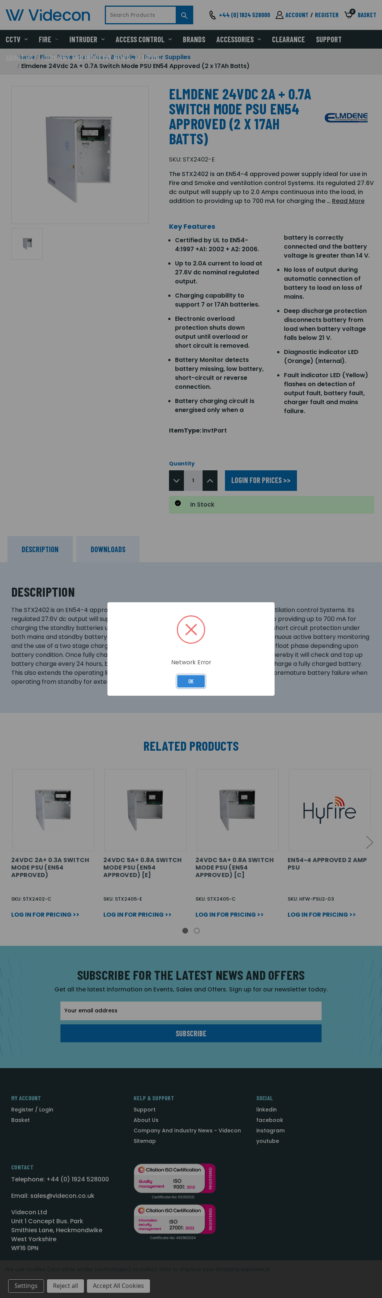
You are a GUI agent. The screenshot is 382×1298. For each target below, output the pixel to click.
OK (191, 681)
